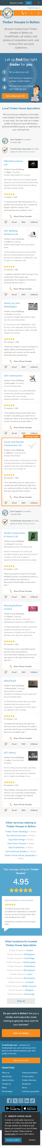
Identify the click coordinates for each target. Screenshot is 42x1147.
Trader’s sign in (34, 8)
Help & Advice (8, 1080)
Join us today (21, 1033)
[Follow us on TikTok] (32, 1100)
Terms (24, 1087)
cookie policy (10, 1134)
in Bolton (21, 831)
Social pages (7, 1091)
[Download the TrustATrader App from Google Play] (13, 1108)
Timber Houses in (21, 950)
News (4, 1087)
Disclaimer (26, 1083)
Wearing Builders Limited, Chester (19, 900)
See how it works (21, 1060)
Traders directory (29, 1080)
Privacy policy (28, 1076)
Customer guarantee (30, 1091)
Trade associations (30, 1072)
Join (27, 3)
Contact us (6, 1083)
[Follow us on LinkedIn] (26, 1100)
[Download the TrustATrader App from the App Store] (30, 1108)
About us (6, 1072)
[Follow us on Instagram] (21, 1100)
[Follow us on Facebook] (9, 1100)
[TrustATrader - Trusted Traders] (8, 11)
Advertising (7, 1076)
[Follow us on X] (15, 1100)
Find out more (29, 151)
